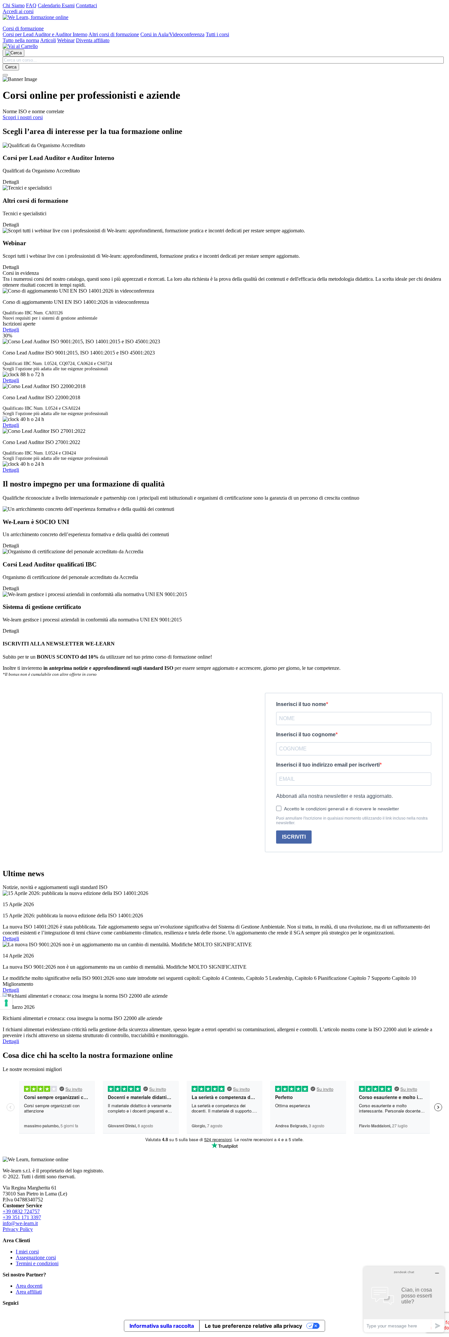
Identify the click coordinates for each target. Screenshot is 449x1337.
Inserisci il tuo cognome (306, 734)
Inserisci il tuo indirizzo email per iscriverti (328, 765)
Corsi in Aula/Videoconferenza (172, 34)
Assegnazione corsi (36, 1257)
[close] (5, 75)
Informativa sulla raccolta (162, 1326)
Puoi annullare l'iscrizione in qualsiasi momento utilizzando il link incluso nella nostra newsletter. (352, 820)
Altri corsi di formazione (113, 34)
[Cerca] (13, 53)
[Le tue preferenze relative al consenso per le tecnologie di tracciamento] (6, 1003)
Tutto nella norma (21, 40)
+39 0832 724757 (21, 1211)
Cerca (10, 67)
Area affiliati (29, 1292)
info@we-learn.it (20, 1223)
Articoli (48, 40)
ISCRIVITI (294, 837)
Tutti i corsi (217, 34)
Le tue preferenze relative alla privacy (253, 1326)
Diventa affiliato (92, 40)
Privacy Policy (18, 1229)
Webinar (66, 40)
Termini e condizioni (37, 1263)
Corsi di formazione (23, 28)
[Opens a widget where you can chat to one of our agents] (404, 1299)
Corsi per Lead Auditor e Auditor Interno (45, 34)
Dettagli (11, 329)
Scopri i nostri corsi (23, 117)
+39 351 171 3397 (22, 1217)
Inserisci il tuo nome (301, 704)
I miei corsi (27, 1251)
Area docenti (29, 1286)
